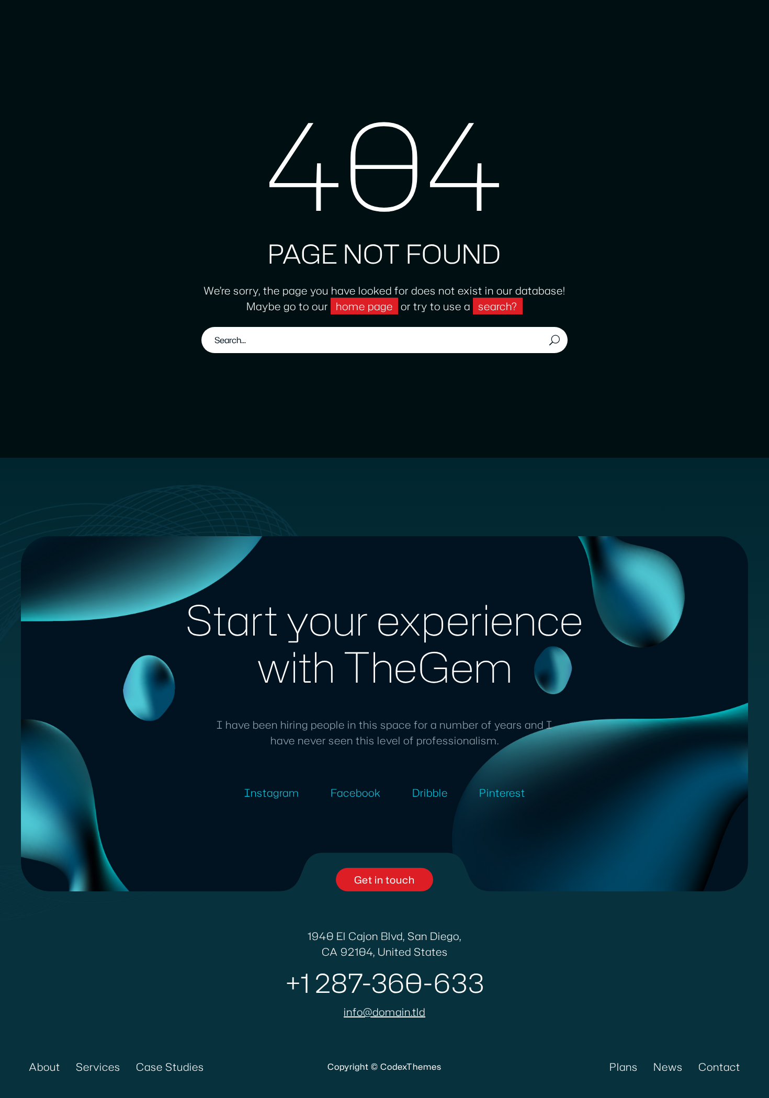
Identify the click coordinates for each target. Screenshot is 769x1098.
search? (497, 306)
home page (364, 306)
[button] (384, 879)
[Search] (554, 340)
